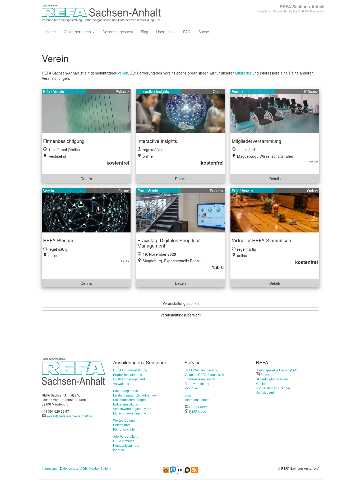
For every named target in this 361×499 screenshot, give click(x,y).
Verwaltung (121, 383)
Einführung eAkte (125, 390)
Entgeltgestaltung (125, 404)
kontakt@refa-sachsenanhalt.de (69, 416)
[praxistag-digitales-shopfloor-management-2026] (180, 210)
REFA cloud (197, 411)
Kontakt (94, 468)
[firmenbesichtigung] (86, 111)
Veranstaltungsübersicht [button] (180, 315)
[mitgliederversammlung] (274, 111)
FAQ (187, 31)
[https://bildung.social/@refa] (173, 469)
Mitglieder (243, 73)
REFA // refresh (124, 441)
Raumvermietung (196, 383)
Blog (144, 31)
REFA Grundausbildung (130, 370)
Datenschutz (69, 468)
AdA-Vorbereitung (125, 436)
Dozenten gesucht (118, 31)
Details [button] (86, 178)
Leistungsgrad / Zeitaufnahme (134, 395)
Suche (203, 31)
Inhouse (119, 449)
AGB (83, 468)
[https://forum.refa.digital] (187, 469)
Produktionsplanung (127, 374)
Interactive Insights (153, 91)
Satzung (266, 374)
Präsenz (122, 91)
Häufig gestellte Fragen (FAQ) (277, 370)
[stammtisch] (274, 210)
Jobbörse (191, 388)
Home (51, 31)
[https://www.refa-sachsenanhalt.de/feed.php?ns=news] (194, 469)
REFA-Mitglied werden (272, 379)
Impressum (50, 468)
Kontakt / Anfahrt (267, 392)
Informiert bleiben (197, 399)
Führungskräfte (124, 429)
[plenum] (86, 210)
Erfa (46, 91)
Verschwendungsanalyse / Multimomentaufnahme (132, 410)
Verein (123, 73)
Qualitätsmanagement (129, 379)
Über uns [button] (164, 31)
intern (107, 468)
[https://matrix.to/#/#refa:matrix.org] (180, 469)
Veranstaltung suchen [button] (181, 303)
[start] (73, 371)
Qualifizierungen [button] (78, 31)
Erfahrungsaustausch (199, 379)
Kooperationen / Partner (273, 388)
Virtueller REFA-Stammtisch (204, 374)
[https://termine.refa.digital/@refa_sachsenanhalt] (166, 469)
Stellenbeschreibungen (130, 399)
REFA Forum (198, 406)
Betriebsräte (122, 424)
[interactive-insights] (180, 111)
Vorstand (262, 383)
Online (218, 91)
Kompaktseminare (126, 445)
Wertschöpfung (124, 420)
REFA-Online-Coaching (201, 370)
